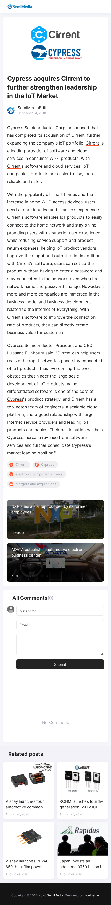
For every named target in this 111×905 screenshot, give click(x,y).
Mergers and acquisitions (35, 484)
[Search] (92, 6)
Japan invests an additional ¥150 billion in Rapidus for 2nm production (82, 864)
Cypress (15, 127)
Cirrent (78, 135)
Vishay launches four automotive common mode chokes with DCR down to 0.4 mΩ (27, 804)
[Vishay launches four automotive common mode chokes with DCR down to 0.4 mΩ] (28, 779)
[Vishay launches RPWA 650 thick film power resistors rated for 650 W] (28, 839)
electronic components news (38, 474)
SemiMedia (55, 895)
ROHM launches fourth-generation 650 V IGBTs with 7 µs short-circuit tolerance (81, 804)
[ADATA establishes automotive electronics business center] (55, 562)
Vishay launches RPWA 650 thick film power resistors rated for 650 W (28, 864)
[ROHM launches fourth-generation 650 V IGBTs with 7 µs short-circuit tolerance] (82, 779)
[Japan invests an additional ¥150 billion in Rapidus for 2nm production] (82, 839)
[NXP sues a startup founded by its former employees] (55, 519)
